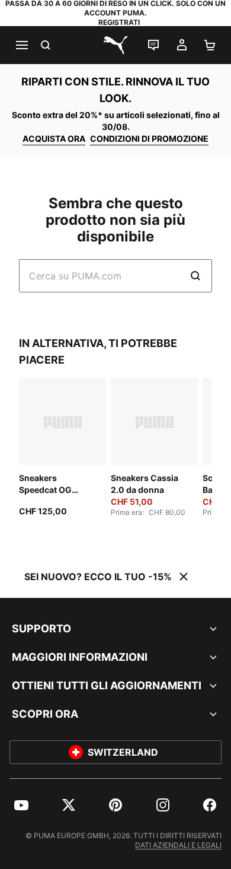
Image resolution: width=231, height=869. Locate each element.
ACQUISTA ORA (54, 138)
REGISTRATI (119, 22)
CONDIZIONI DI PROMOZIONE (149, 138)
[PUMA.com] (115, 45)
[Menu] (21, 45)
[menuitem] (21, 805)
